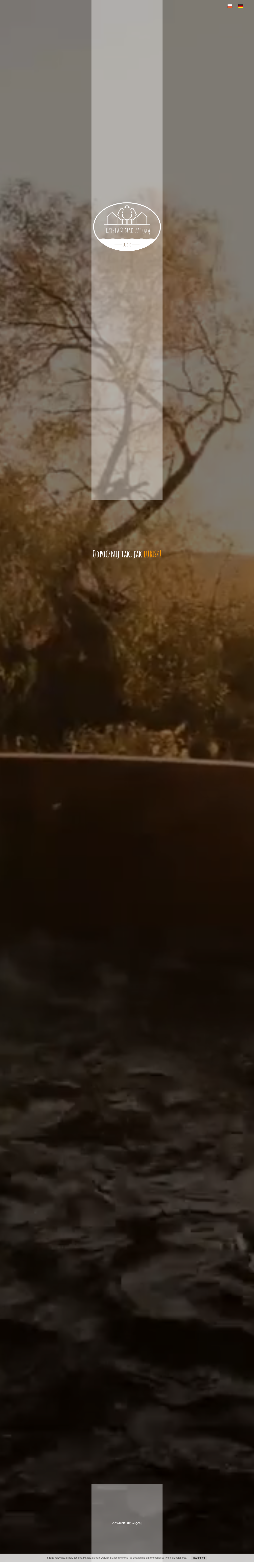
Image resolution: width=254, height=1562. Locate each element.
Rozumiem (199, 1557)
